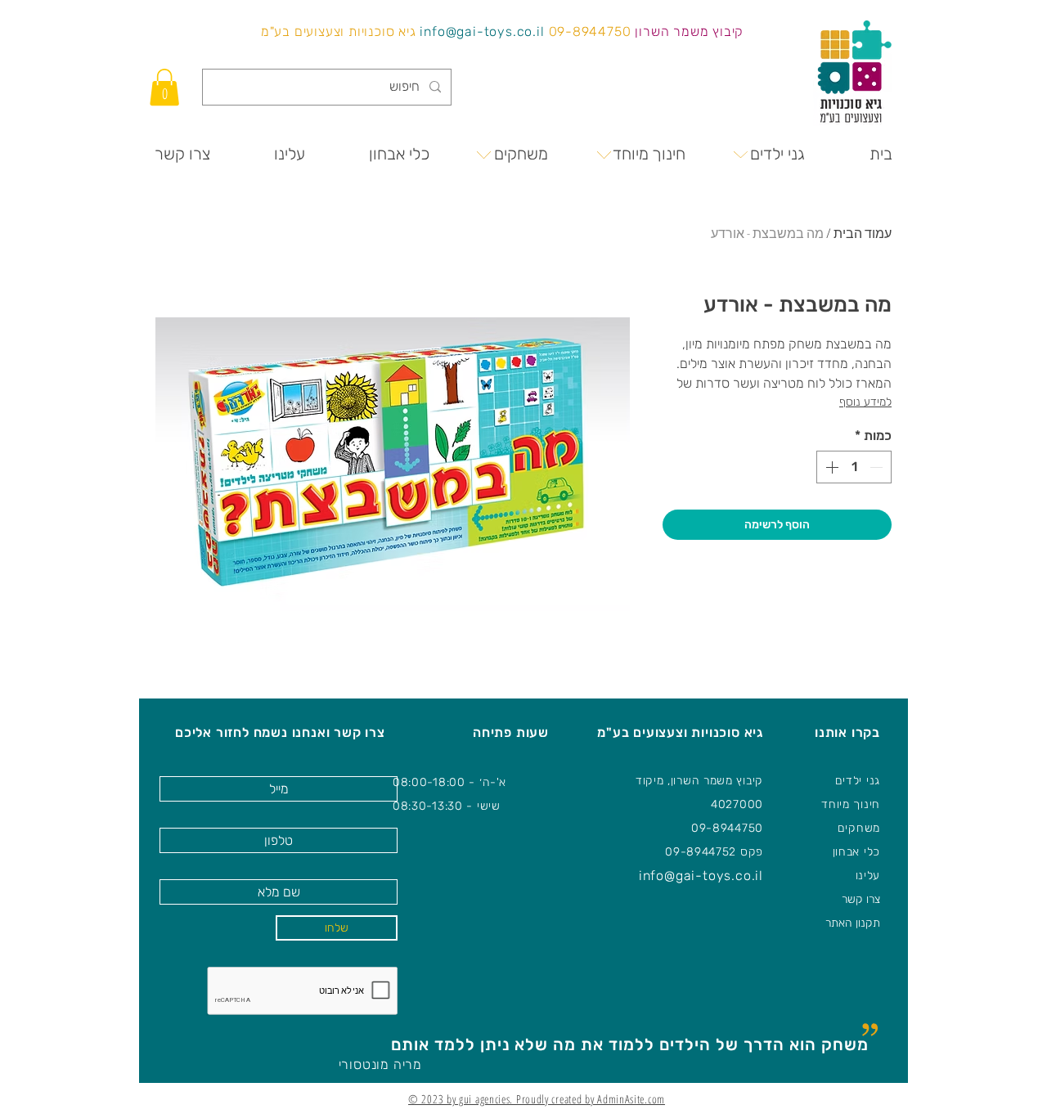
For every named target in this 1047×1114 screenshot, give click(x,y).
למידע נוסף (865, 402)
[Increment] (830, 467)
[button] (164, 87)
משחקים (859, 828)
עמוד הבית (863, 233)
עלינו (868, 876)
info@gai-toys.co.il (482, 31)
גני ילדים (857, 781)
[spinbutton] (854, 467)
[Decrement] (877, 467)
